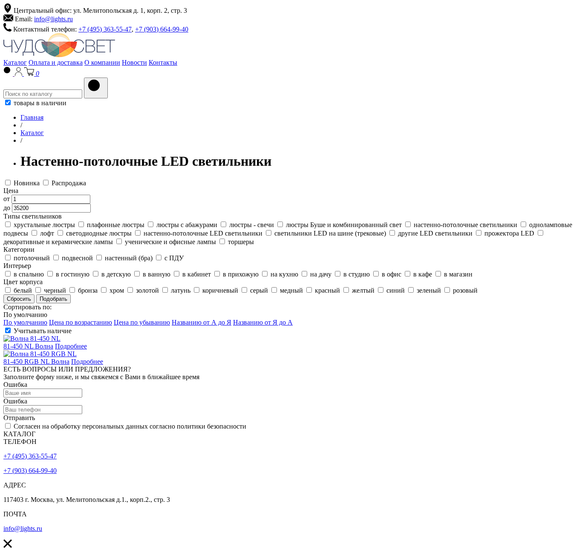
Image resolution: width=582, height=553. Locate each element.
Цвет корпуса (23, 281)
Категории (19, 249)
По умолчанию (25, 314)
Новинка (26, 183)
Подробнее (71, 346)
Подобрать (53, 299)
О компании (102, 62)
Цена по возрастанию (80, 322)
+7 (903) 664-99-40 (161, 29)
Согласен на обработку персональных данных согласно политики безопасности (129, 426)
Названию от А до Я (201, 322)
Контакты (163, 62)
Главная (31, 117)
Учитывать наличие (42, 330)
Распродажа (68, 183)
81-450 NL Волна (28, 346)
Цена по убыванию (142, 322)
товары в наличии (39, 103)
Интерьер (17, 265)
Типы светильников (32, 216)
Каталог (15, 62)
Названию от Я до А (263, 322)
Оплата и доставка (56, 62)
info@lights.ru (53, 19)
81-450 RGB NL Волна (36, 361)
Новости (134, 62)
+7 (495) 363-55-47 (105, 29)
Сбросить (19, 299)
